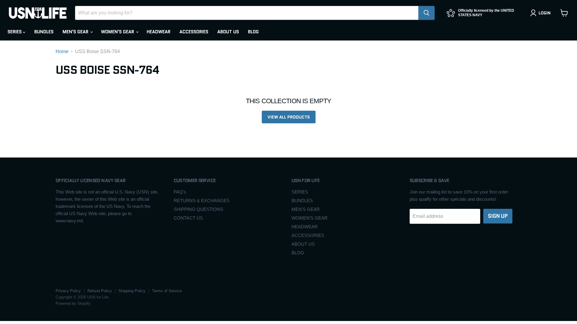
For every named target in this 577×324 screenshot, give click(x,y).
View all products (288, 117)
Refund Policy (99, 291)
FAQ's (180, 191)
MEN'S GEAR (76, 31)
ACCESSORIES (193, 31)
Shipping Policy (131, 291)
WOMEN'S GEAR (118, 31)
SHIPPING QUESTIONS (198, 209)
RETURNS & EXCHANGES (202, 200)
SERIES (15, 31)
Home (62, 51)
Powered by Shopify (73, 303)
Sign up (498, 216)
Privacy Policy (68, 291)
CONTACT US (188, 217)
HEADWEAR (158, 31)
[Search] (426, 13)
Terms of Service (167, 291)
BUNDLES (43, 31)
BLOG (253, 31)
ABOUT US (228, 31)
